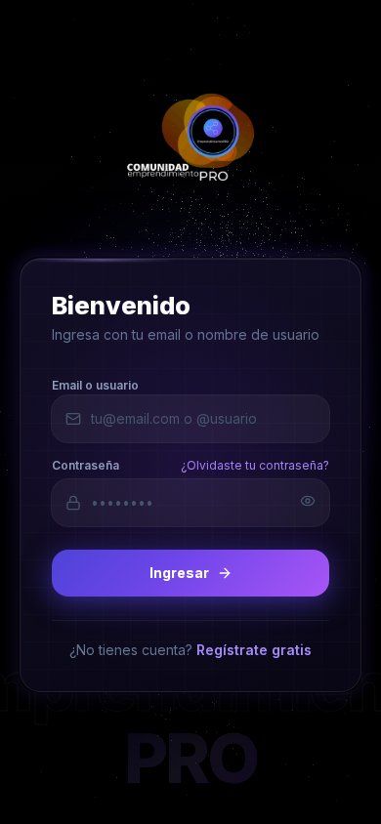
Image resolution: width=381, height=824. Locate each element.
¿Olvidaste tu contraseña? (255, 464)
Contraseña (85, 464)
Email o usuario (95, 384)
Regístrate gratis (254, 648)
